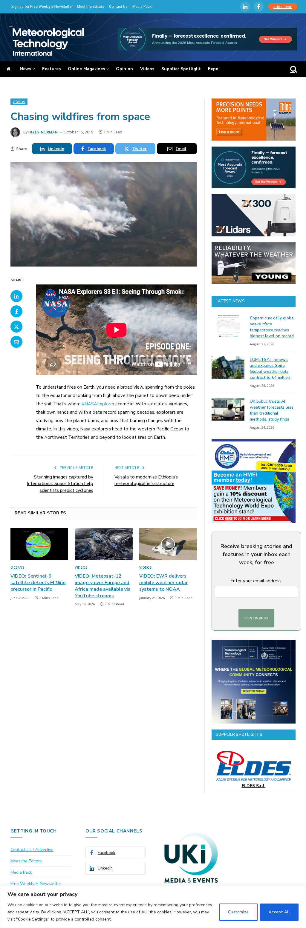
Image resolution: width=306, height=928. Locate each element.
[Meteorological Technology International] (46, 40)
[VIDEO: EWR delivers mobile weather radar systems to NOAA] (168, 544)
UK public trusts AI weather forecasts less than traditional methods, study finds (271, 410)
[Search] (293, 69)
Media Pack (142, 6)
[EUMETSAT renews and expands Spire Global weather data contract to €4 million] (228, 367)
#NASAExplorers (99, 404)
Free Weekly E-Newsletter (35, 884)
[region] (153, 906)
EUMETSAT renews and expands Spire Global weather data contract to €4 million (270, 368)
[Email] (16, 342)
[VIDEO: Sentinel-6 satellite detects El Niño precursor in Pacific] (39, 544)
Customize (238, 912)
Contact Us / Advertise (31, 849)
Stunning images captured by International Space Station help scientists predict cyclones (60, 483)
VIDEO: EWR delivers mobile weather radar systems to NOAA (163, 582)
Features (51, 69)
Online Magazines (86, 69)
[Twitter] (16, 327)
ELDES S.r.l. (254, 786)
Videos (147, 69)
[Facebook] (16, 311)
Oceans (17, 567)
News (25, 69)
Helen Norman (43, 132)
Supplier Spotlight (181, 69)
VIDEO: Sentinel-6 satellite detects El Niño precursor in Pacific (37, 582)
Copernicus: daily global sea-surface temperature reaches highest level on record (272, 327)
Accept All (279, 912)
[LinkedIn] (16, 296)
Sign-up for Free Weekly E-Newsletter (42, 6)
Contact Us (118, 6)
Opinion (124, 69)
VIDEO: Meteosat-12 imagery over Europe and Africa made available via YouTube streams (103, 586)
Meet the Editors (90, 6)
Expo (213, 69)
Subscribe (282, 6)
